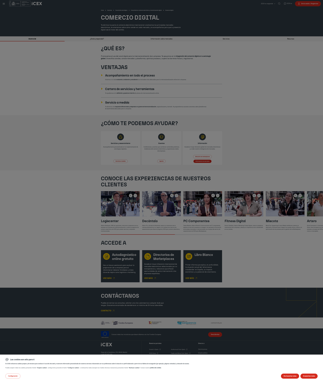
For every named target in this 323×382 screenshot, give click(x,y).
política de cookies (155, 367)
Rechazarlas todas (290, 376)
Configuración (13, 376)
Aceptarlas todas (309, 376)
